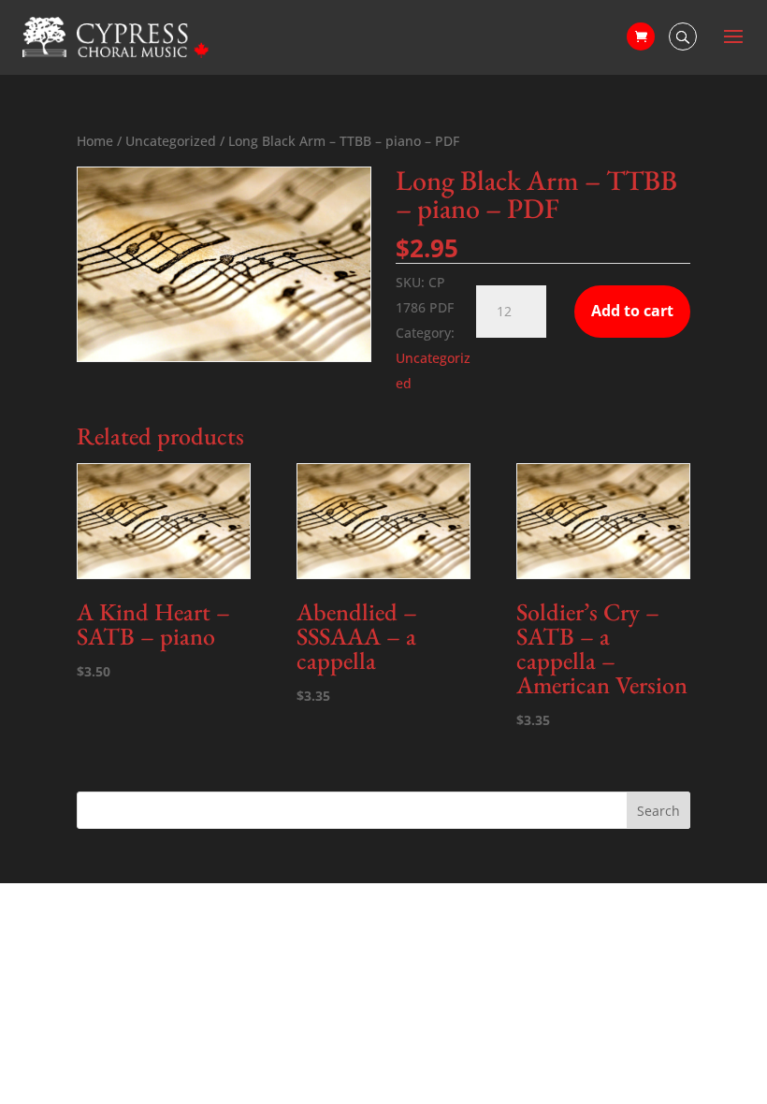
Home (95, 141)
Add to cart (632, 310)
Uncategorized (170, 141)
